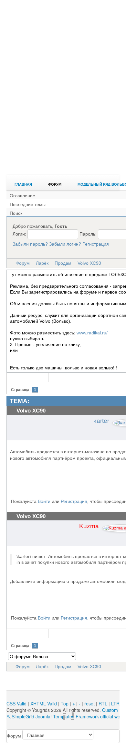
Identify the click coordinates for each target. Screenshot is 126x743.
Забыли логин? (65, 244)
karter (101, 420)
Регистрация (95, 244)
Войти (44, 501)
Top (64, 703)
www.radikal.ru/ (92, 332)
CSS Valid (16, 703)
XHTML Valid (43, 703)
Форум (23, 263)
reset (89, 703)
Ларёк (42, 263)
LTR (115, 703)
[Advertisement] (63, 107)
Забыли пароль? (30, 244)
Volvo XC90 (89, 263)
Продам (63, 263)
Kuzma (89, 526)
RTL (103, 703)
